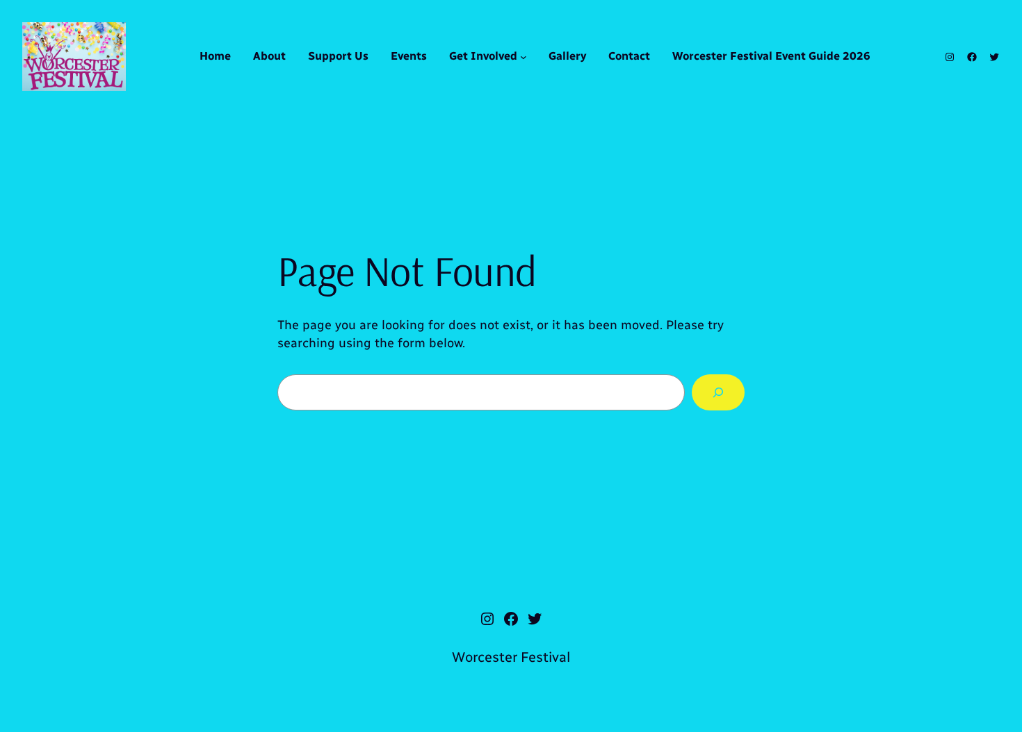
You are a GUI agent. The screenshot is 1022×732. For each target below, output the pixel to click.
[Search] (718, 392)
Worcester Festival (511, 657)
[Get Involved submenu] (523, 56)
